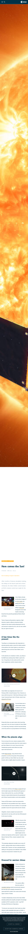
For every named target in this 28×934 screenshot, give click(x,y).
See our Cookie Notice (14, 931)
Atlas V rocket (18, 788)
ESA (3, 575)
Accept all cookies (14, 924)
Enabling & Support (9, 575)
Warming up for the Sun (9, 882)
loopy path (21, 607)
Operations (16, 575)
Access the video (7, 685)
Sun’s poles (19, 601)
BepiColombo (8, 753)
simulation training (6, 887)
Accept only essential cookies (14, 928)
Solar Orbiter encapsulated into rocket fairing (9, 714)
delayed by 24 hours (6, 699)
